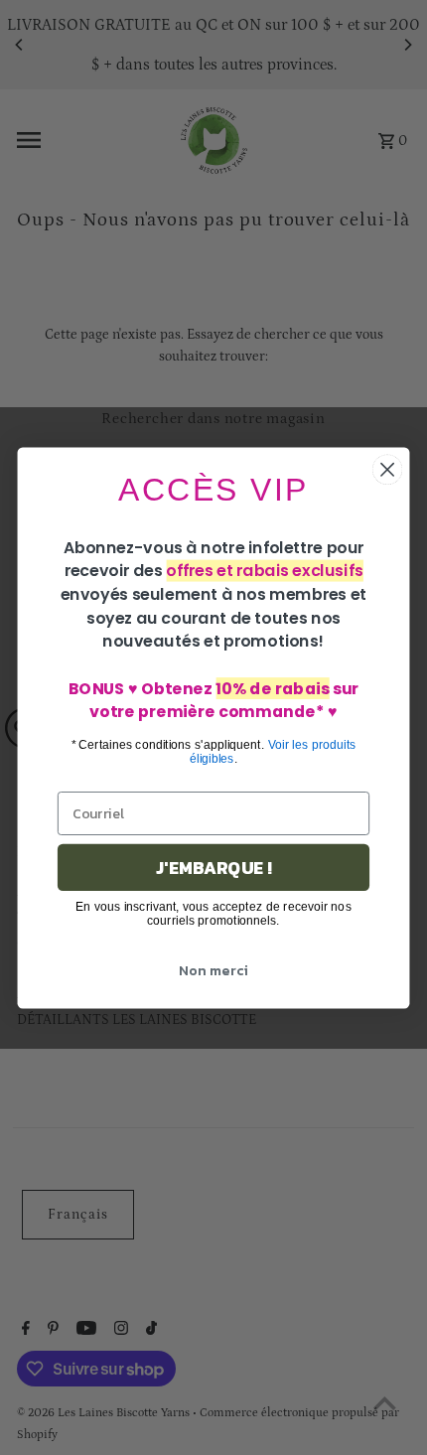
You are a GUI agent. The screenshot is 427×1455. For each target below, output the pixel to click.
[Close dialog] (387, 469)
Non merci (213, 969)
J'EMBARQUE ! (214, 867)
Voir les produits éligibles (273, 751)
